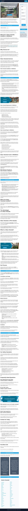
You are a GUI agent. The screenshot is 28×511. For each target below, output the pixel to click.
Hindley (11, 501)
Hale (10, 497)
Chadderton (2, 482)
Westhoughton (11, 498)
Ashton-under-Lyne (3, 495)
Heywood (2, 483)
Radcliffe (2, 494)
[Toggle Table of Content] (7, 28)
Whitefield (2, 487)
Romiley (11, 487)
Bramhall (11, 496)
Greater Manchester (3, 493)
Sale (10, 486)
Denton (2, 499)
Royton (2, 485)
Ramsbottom (2, 505)
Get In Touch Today (9, 25)
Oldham (2, 486)
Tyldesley (11, 490)
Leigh (10, 499)
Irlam (10, 489)
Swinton (2, 497)
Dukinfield (2, 498)
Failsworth (2, 484)
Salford (2, 496)
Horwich (11, 500)
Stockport (11, 485)
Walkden (2, 506)
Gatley (10, 488)
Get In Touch (23, 29)
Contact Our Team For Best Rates (10, 77)
